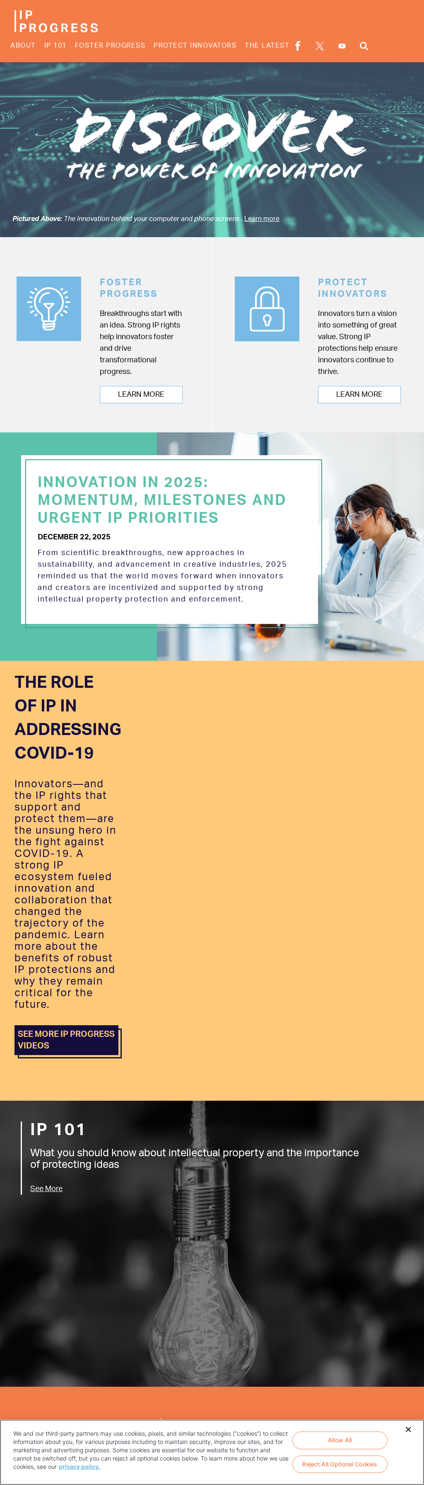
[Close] (408, 1428)
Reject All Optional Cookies (339, 1464)
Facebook (298, 46)
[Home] (55, 21)
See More (46, 1189)
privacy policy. (79, 1466)
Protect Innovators (195, 45)
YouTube (342, 46)
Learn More (141, 394)
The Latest (267, 45)
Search (364, 46)
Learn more (261, 219)
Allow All (340, 1440)
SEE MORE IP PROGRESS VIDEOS (66, 1040)
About (23, 45)
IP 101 (55, 45)
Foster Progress (110, 45)
